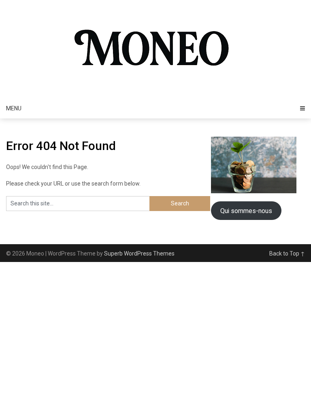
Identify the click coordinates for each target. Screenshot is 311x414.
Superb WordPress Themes (139, 253)
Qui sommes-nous (246, 211)
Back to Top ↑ (287, 253)
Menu (13, 108)
